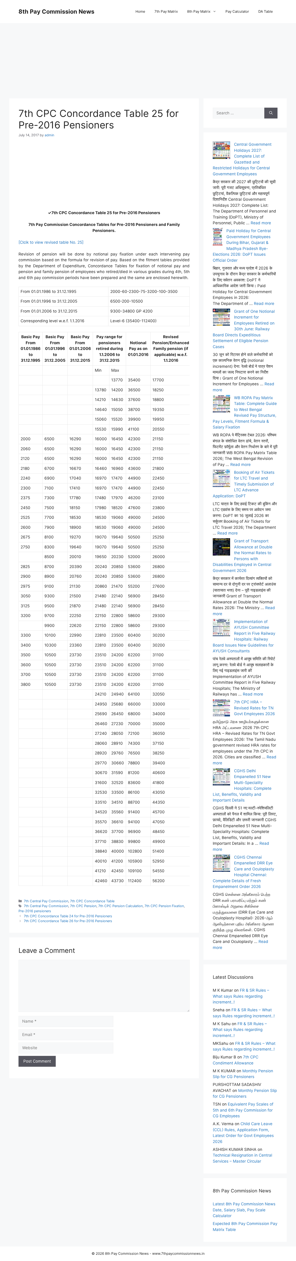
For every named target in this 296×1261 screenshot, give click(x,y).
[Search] (271, 113)
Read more (261, 223)
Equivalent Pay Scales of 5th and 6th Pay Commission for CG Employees (243, 1110)
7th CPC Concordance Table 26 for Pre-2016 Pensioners (68, 921)
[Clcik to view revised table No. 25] (50, 242)
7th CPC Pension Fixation (164, 906)
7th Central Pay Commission (46, 901)
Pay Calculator (237, 11)
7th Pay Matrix (166, 11)
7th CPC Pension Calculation (120, 906)
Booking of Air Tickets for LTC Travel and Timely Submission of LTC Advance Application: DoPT (243, 484)
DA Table (265, 11)
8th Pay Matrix (198, 11)
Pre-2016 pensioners (34, 911)
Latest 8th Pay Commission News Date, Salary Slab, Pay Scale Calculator (244, 1210)
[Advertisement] (148, 55)
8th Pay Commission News (56, 11)
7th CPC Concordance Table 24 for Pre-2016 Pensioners (68, 916)
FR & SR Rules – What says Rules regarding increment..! (241, 996)
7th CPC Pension (83, 906)
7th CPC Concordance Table (92, 901)
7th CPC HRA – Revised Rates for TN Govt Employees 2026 (254, 708)
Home (140, 11)
